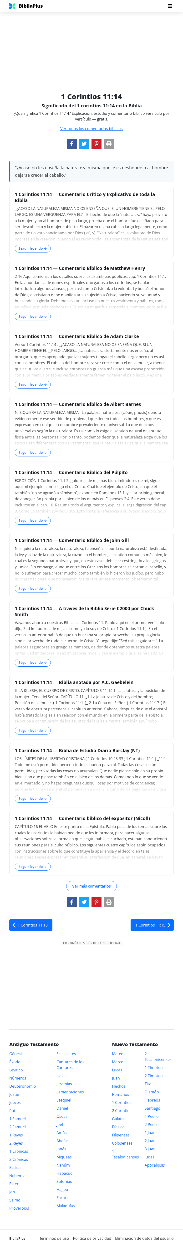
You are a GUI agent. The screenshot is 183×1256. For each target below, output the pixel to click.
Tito (148, 1083)
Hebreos (152, 1100)
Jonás (61, 1149)
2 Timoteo (154, 1075)
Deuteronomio (22, 1086)
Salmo (14, 1200)
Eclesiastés (66, 1053)
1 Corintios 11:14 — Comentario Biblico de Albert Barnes (78, 404)
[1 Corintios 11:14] (72, 144)
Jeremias (64, 1083)
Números (17, 1078)
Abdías (62, 1140)
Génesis (16, 1053)
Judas (149, 1157)
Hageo (62, 1189)
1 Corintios (122, 1102)
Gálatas (119, 1118)
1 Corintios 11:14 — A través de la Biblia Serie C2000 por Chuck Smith (84, 611)
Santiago (152, 1108)
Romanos (120, 1094)
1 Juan (150, 1132)
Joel (59, 1124)
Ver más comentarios (91, 886)
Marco (117, 1061)
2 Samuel (17, 1127)
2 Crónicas (18, 1159)
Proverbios (19, 1208)
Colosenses (122, 1143)
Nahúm (63, 1165)
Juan (116, 1078)
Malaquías (65, 1205)
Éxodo (14, 1061)
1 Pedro (152, 1116)
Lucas (117, 1070)
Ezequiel (63, 1100)
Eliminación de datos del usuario (144, 1238)
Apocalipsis (155, 1165)
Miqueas (64, 1157)
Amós (61, 1132)
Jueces (15, 1102)
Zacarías (63, 1197)
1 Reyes (16, 1135)
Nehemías (18, 1175)
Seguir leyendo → (33, 248)
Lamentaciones (70, 1092)
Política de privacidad (92, 1238)
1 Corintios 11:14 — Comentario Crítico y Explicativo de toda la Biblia (85, 197)
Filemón (152, 1092)
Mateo (117, 1053)
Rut (12, 1110)
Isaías (61, 1075)
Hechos (119, 1086)
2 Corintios (122, 1110)
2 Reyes (16, 1143)
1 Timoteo (154, 1067)
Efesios (118, 1127)
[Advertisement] (91, 45)
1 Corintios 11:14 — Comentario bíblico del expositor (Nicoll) (82, 818)
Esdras (15, 1167)
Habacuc (64, 1173)
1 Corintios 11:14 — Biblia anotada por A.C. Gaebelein (74, 682)
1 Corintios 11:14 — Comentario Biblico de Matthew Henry (80, 268)
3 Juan (150, 1149)
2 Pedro (152, 1124)
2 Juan (150, 1140)
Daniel (62, 1108)
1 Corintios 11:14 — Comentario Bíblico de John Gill (72, 540)
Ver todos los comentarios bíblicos (91, 128)
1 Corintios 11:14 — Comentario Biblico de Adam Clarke (77, 336)
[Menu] (170, 6)
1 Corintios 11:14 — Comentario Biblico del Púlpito (71, 472)
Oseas (61, 1116)
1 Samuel (17, 1118)
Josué (14, 1094)
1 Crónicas (18, 1151)
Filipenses (121, 1135)
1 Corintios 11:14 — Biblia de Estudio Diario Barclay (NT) (77, 750)
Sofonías (64, 1181)
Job (12, 1192)
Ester (14, 1183)
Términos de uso (54, 1238)
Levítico (16, 1070)
